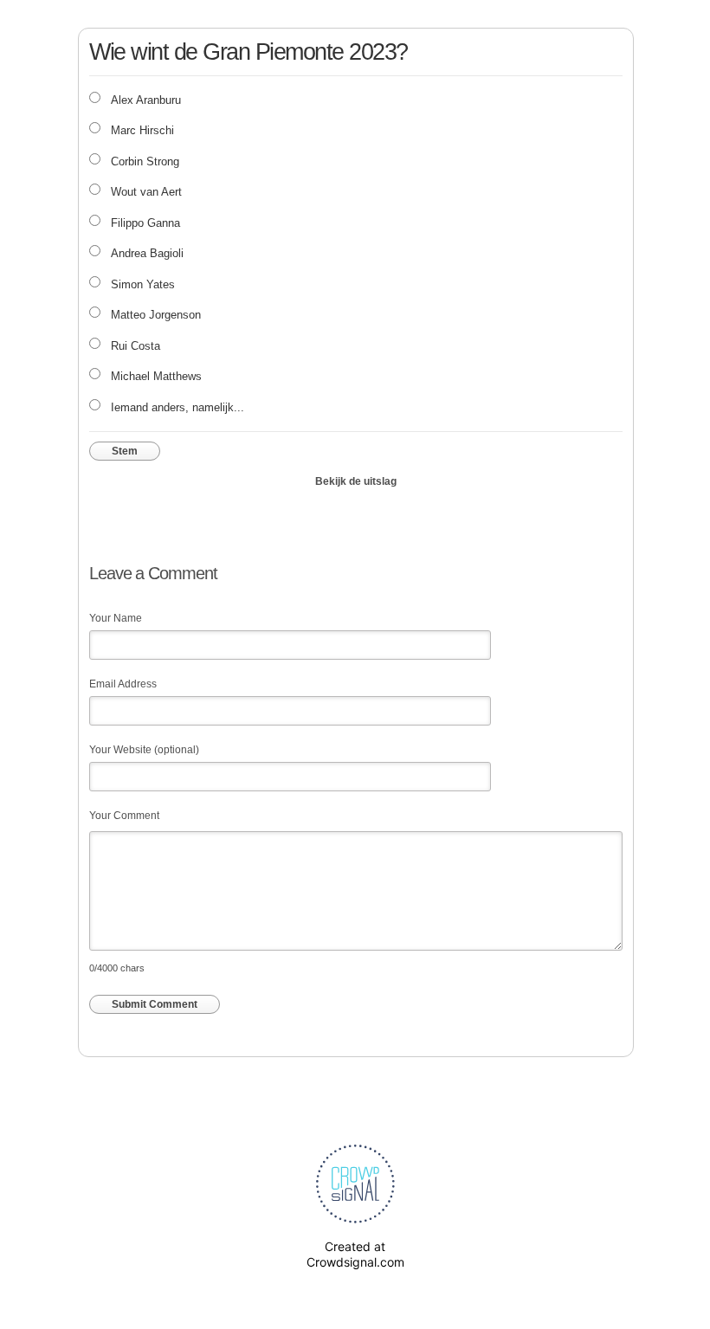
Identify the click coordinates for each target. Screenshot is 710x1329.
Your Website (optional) (144, 750)
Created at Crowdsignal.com (355, 1254)
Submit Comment (154, 1004)
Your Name (115, 618)
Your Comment (124, 816)
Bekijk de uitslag (356, 481)
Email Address (123, 684)
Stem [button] (125, 451)
